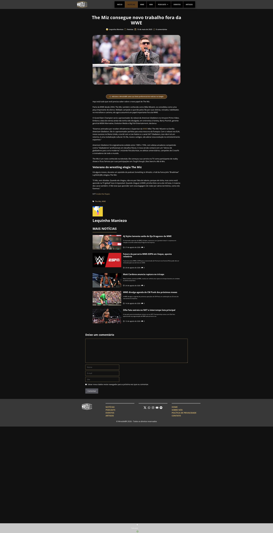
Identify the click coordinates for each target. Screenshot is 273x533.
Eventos (177, 4)
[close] (137, 525)
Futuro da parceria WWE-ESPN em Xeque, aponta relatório (147, 255)
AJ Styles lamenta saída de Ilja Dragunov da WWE (147, 236)
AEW (151, 4)
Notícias (131, 4)
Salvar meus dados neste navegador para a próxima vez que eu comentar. (118, 384)
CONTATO (176, 415)
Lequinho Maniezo (116, 29)
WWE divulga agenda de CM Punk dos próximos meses (150, 292)
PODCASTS (110, 410)
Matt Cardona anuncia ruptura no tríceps (143, 274)
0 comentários (161, 29)
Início (119, 4)
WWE (142, 4)
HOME (175, 407)
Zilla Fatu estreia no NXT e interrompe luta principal (149, 310)
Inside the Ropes (103, 194)
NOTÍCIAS (110, 407)
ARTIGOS (110, 415)
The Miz (98, 201)
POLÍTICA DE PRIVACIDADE (184, 412)
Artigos (189, 4)
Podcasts (162, 4)
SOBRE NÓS (177, 410)
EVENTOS (110, 412)
